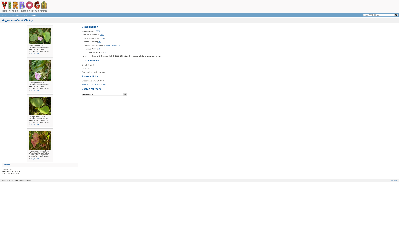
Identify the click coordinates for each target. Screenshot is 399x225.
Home (4, 15)
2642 (102, 35)
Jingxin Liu (35, 53)
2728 (98, 31)
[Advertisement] (367, 6)
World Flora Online (89, 84)
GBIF (98, 84)
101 (99, 42)
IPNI (104, 84)
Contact (33, 15)
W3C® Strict (394, 180)
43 (105, 45)
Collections (14, 15)
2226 (102, 38)
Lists (24, 15)
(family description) (113, 45)
